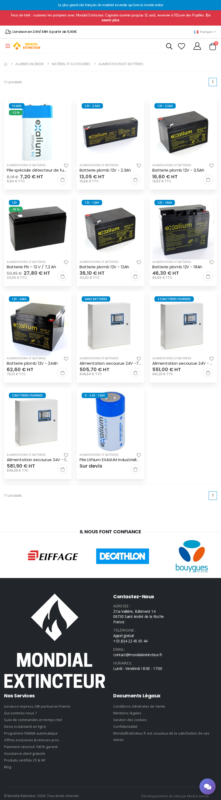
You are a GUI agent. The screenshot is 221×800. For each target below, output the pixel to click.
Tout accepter (110, 404)
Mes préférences (110, 420)
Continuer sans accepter (110, 437)
